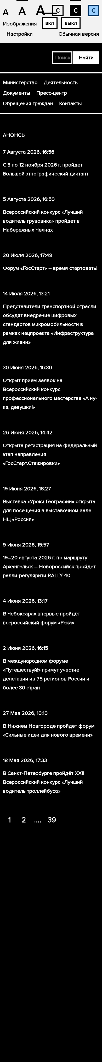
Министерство (20, 82)
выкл (71, 23)
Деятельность (61, 82)
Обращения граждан (28, 103)
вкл (50, 23)
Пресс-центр (51, 93)
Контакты (70, 103)
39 (52, 820)
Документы (16, 93)
